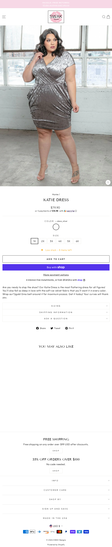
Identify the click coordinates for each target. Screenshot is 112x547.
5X (68, 241)
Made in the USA (55, 518)
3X (51, 241)
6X (77, 241)
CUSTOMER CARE (55, 490)
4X (60, 241)
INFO (55, 480)
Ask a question (56, 318)
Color (56, 221)
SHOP (56, 451)
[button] (56, 211)
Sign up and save (55, 509)
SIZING (56, 306)
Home (55, 194)
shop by (55, 499)
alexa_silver (56, 227)
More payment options (56, 274)
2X (42, 241)
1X (34, 241)
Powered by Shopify (56, 544)
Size (56, 235)
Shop (56, 471)
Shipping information (56, 312)
